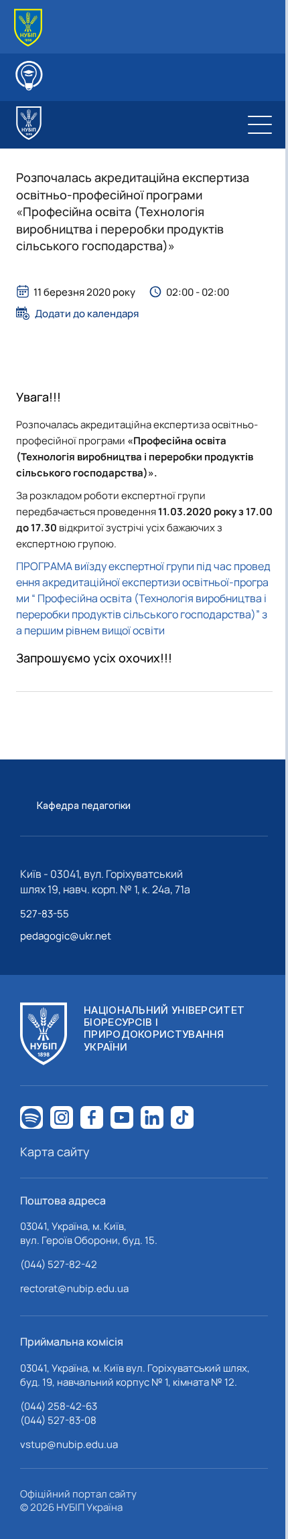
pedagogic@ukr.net (65, 936)
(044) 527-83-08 (58, 1420)
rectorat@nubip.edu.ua (74, 1288)
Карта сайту (55, 1152)
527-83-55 (44, 914)
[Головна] (28, 28)
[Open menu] (260, 124)
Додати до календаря (87, 313)
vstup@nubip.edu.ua (69, 1444)
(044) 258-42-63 (58, 1406)
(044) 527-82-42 (58, 1264)
